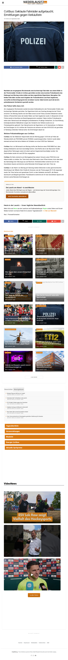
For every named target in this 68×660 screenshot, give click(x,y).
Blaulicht (9, 437)
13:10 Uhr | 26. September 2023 (12, 18)
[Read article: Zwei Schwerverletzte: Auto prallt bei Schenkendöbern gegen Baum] (18, 338)
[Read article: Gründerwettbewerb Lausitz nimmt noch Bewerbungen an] (18, 361)
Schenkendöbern (10, 329)
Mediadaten (34, 642)
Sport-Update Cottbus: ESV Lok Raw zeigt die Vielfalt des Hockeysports (16, 295)
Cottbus (8, 282)
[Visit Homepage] (35, 2)
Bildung (39, 236)
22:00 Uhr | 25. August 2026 (15, 399)
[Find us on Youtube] (35, 655)
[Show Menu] (3, 3)
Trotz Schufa (21, 652)
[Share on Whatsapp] (56, 67)
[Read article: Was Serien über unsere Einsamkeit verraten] (18, 268)
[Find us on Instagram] (33, 655)
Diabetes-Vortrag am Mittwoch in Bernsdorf (17, 407)
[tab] (8, 389)
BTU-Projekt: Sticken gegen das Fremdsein (17, 402)
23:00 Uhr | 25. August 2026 (15, 394)
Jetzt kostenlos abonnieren (17, 196)
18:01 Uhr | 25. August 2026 (15, 417)
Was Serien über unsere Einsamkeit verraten (17, 411)
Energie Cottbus (12, 442)
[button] (32, 507)
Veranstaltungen (13, 431)
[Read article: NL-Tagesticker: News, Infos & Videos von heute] (18, 244)
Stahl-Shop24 (36, 652)
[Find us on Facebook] (31, 655)
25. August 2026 (10, 253)
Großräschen (41, 306)
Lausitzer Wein (28, 652)
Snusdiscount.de (44, 652)
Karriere (20, 642)
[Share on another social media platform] (62, 67)
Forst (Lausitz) (41, 259)
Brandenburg (9, 236)
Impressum (27, 642)
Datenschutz (42, 642)
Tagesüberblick (12, 426)
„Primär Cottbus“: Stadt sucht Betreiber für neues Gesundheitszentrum (48, 365)
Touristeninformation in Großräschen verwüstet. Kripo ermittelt (48, 319)
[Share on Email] (59, 67)
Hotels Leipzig (52, 652)
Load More (34, 377)
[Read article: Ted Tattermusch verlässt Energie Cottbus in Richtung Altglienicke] (18, 314)
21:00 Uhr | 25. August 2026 (15, 404)
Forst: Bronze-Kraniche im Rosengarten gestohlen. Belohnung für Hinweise (49, 272)
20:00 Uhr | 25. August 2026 (15, 408)
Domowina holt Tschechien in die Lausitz (17, 398)
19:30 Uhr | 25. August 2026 (15, 413)
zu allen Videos (34, 595)
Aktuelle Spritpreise (14, 448)
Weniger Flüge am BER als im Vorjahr (16, 393)
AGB (48, 642)
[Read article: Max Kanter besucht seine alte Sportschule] (49, 291)
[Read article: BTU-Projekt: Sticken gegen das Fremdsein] (49, 244)
